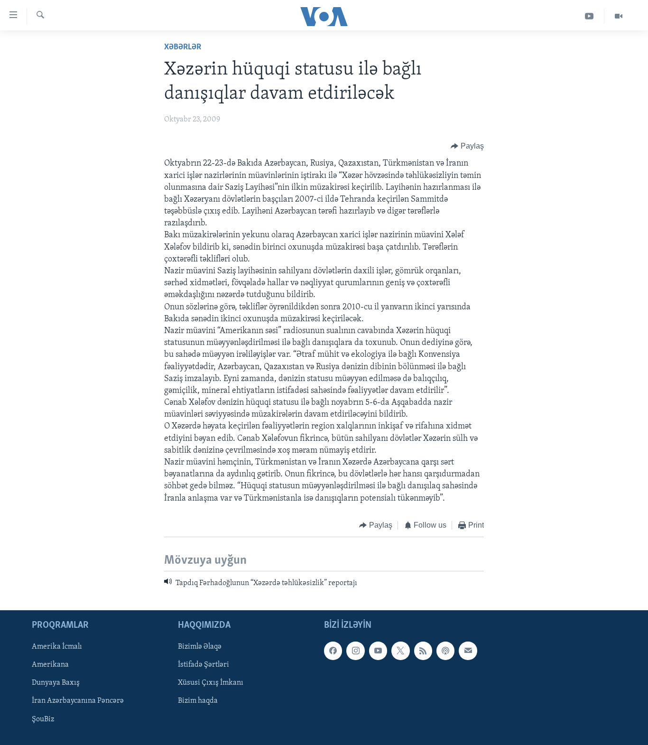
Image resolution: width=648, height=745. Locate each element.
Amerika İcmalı (57, 647)
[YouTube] (589, 16)
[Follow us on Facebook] (333, 651)
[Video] (618, 16)
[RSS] (423, 651)
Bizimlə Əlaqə (200, 647)
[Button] (467, 146)
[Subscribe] (468, 651)
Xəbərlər (182, 47)
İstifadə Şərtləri (203, 665)
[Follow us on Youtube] (378, 651)
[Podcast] (445, 651)
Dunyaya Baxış (56, 683)
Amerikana (50, 665)
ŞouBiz (43, 719)
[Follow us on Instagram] (355, 651)
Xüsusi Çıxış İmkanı (210, 683)
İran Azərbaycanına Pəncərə (78, 701)
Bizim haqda (198, 701)
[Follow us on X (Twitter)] (400, 651)
